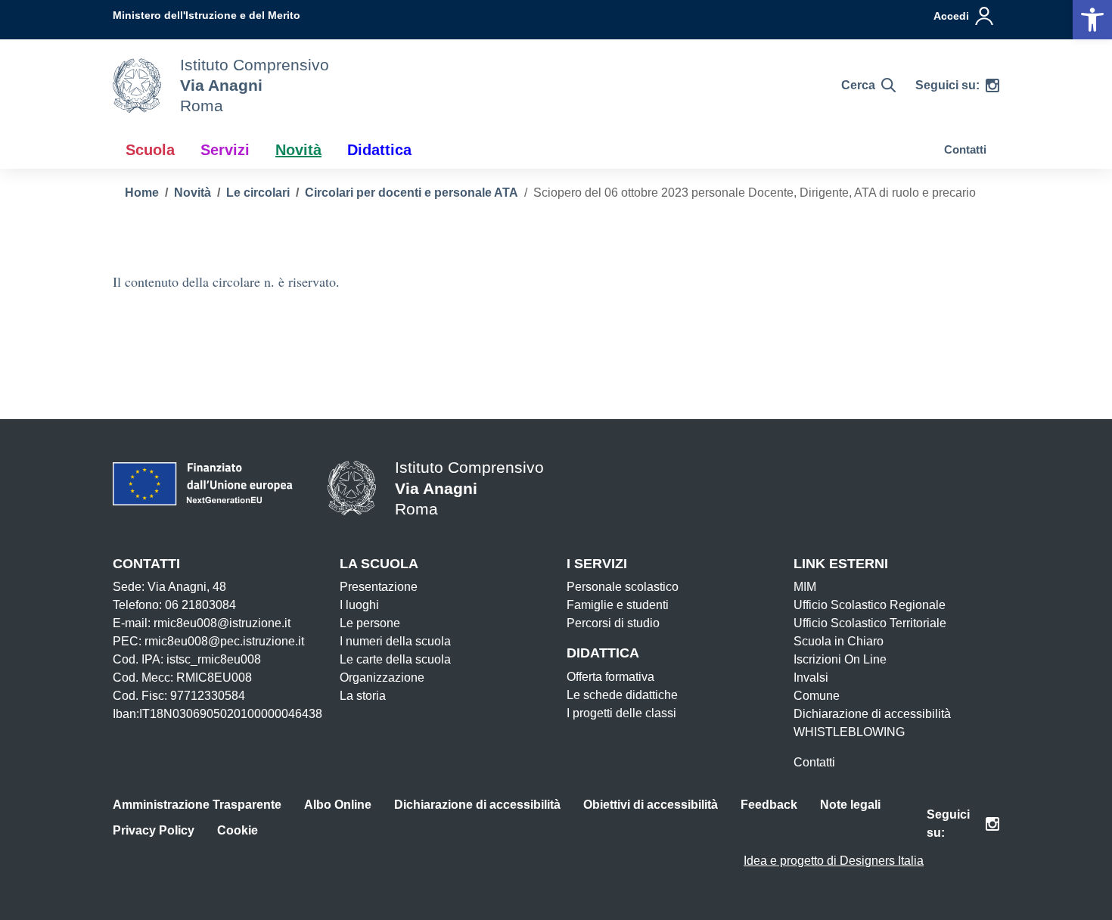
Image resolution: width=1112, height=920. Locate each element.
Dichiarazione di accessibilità (872, 713)
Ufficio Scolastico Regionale (870, 604)
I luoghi (359, 604)
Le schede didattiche (622, 694)
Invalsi (811, 677)
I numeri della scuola (395, 641)
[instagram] (992, 85)
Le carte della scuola (395, 659)
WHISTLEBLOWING (849, 732)
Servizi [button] (225, 149)
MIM (805, 586)
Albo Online (337, 804)
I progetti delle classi (621, 713)
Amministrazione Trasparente (197, 804)
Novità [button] (298, 149)
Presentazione (379, 586)
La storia (363, 695)
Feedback (769, 804)
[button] (1092, 19)
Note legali (850, 804)
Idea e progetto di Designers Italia (834, 860)
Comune (817, 695)
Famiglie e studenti (618, 604)
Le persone (370, 623)
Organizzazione (382, 677)
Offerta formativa (610, 676)
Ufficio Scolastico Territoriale (870, 623)
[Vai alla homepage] (137, 85)
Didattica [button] (379, 149)
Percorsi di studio (613, 623)
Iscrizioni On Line (840, 659)
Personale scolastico (623, 586)
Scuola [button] (150, 149)
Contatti (965, 149)
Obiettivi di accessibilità (650, 804)
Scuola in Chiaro (839, 641)
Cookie (237, 830)
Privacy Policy (153, 830)
